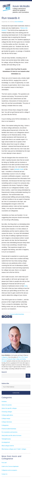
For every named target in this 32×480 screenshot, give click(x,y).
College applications (7, 415)
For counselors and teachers (9, 432)
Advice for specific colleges (9, 408)
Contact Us (4, 474)
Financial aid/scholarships (17, 314)
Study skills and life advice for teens (11, 435)
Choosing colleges (7, 411)
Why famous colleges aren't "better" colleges (14, 449)
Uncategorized (6, 442)
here (25, 286)
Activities (4, 401)
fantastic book (19, 169)
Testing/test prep (6, 439)
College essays (6, 418)
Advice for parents (7, 405)
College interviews (7, 422)
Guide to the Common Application (10, 466)
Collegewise (5, 357)
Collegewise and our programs (9, 470)
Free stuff (4, 462)
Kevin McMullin (21, 6)
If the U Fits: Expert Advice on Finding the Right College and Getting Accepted (15, 359)
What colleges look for (8, 445)
